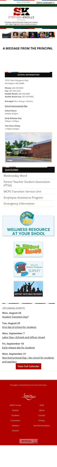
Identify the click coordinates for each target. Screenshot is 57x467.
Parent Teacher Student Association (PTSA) (27, 183)
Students (15, 415)
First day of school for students (19, 327)
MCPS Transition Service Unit (22, 191)
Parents (15, 410)
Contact (41, 415)
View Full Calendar (28, 366)
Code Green (23, 2)
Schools (15, 430)
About (41, 410)
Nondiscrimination (42, 425)
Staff (42, 405)
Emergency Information (19, 203)
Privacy (42, 420)
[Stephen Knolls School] (28, 16)
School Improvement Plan (16, 106)
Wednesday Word (15, 176)
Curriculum (15, 420)
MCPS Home (15, 405)
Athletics (15, 425)
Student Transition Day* (15, 316)
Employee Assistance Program (23, 197)
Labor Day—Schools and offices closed (23, 337)
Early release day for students (18, 347)
